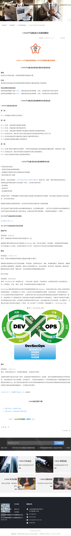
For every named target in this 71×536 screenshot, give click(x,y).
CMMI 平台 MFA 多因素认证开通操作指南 (21, 448)
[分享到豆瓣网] (22, 419)
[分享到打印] (30, 419)
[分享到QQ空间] (14, 419)
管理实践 (12, 25)
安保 (17, 93)
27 (33, 419)
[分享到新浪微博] (16, 419)
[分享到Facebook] (24, 419)
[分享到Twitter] (26, 419)
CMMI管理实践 (22, 25)
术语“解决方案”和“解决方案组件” (28, 180)
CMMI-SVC (12, 369)
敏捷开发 (11, 235)
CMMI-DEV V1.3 (6, 392)
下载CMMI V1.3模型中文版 (12, 408)
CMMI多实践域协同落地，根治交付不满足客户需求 (49, 448)
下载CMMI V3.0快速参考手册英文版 (15, 411)
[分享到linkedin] (28, 419)
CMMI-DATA (12, 256)
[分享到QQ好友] (20, 419)
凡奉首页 (4, 25)
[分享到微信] (18, 419)
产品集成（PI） (20, 392)
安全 (17, 90)
